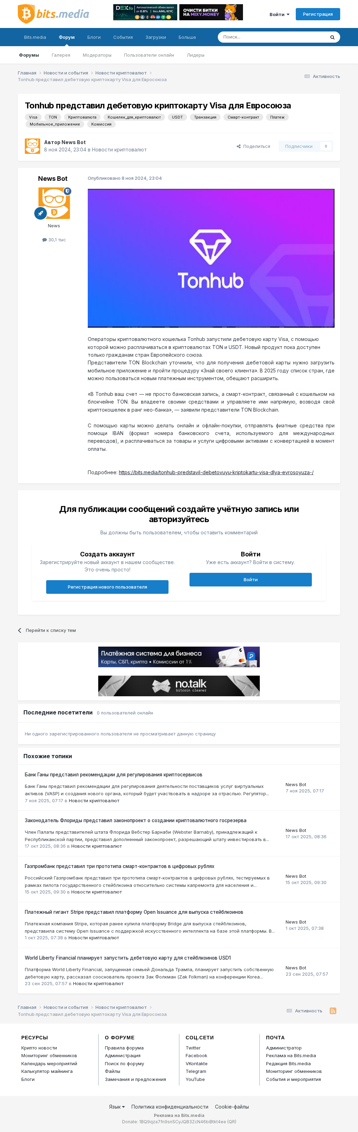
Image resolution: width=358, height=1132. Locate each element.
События (123, 37)
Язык (115, 1107)
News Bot (74, 142)
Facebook (196, 1055)
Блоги (94, 37)
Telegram (196, 1071)
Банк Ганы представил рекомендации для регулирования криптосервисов (113, 774)
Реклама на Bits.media (291, 1055)
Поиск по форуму (124, 1063)
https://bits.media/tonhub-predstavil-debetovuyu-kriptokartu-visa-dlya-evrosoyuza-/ (216, 472)
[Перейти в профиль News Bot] (32, 146)
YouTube (195, 1079)
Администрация (123, 1055)
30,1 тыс (56, 239)
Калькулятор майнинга (47, 1071)
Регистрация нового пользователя (107, 587)
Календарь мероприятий (49, 1063)
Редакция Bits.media (288, 1063)
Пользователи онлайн (149, 55)
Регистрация (318, 14)
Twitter (193, 1048)
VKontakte (197, 1063)
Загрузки (155, 37)
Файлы (112, 1071)
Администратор (284, 1048)
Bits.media (35, 37)
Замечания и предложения (135, 1079)
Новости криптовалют (119, 149)
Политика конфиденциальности (169, 1107)
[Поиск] (332, 37)
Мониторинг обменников (49, 1055)
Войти (278, 14)
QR (232, 1121)
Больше (187, 37)
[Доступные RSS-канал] (333, 1011)
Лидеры (196, 55)
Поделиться (255, 146)
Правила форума (124, 1048)
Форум (67, 37)
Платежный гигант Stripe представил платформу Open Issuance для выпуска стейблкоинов (134, 912)
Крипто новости (39, 1048)
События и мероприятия (293, 1079)
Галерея (61, 55)
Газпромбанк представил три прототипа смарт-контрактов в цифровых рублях (119, 866)
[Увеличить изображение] (211, 258)
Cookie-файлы (232, 1107)
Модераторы (97, 55)
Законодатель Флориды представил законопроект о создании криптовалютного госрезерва (135, 820)
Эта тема (306, 37)
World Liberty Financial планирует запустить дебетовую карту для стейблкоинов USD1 (128, 958)
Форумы (29, 55)
